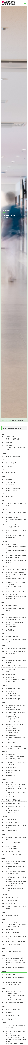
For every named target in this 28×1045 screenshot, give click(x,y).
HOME (3, 420)
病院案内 (8, 420)
